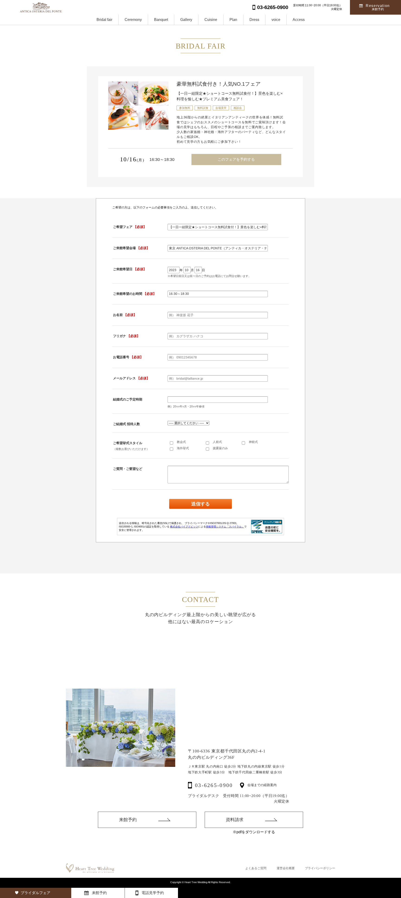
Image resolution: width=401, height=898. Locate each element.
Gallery (186, 20)
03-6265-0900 (214, 785)
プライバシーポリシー (320, 868)
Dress (254, 20)
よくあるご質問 (255, 868)
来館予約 (128, 819)
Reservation (378, 7)
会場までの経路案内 (262, 785)
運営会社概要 (286, 868)
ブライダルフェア (35, 893)
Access (299, 20)
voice (276, 20)
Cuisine (210, 20)
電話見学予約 (153, 893)
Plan (233, 20)
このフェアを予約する (236, 159)
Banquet (161, 20)
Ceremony (133, 20)
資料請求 (234, 819)
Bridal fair (104, 20)
